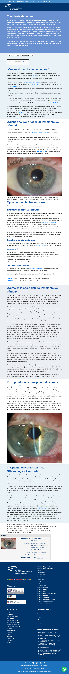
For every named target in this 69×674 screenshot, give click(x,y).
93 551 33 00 (11, 1)
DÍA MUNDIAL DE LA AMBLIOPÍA (47, 632)
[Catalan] (10, 579)
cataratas (21, 112)
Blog (38, 614)
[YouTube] (49, 1)
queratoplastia (54, 103)
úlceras (38, 82)
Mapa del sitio (21, 671)
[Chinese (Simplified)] (12, 579)
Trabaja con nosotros (42, 620)
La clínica (39, 618)
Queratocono (34, 84)
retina (34, 75)
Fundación (39, 622)
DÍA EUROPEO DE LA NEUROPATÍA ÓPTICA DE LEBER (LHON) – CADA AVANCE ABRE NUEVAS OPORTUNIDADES (50, 650)
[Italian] (23, 579)
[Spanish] (30, 579)
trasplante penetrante (49, 223)
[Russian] (28, 579)
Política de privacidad (36, 671)
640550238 (41, 668)
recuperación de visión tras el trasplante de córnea (24, 386)
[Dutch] (14, 579)
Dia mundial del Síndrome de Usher (47, 653)
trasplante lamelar (40, 245)
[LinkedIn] (46, 1)
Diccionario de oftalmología (44, 616)
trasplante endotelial (35, 269)
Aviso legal (28, 671)
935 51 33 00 (30, 668)
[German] (21, 579)
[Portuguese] (25, 579)
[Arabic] (8, 579)
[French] (19, 579)
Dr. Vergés (42, 508)
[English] (17, 579)
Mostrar (25, 62)
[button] (64, 669)
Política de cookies (46, 671)
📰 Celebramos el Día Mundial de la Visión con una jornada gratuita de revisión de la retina (49, 637)
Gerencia (39, 624)
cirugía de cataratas (14, 86)
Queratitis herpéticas (28, 82)
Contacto (39, 612)
